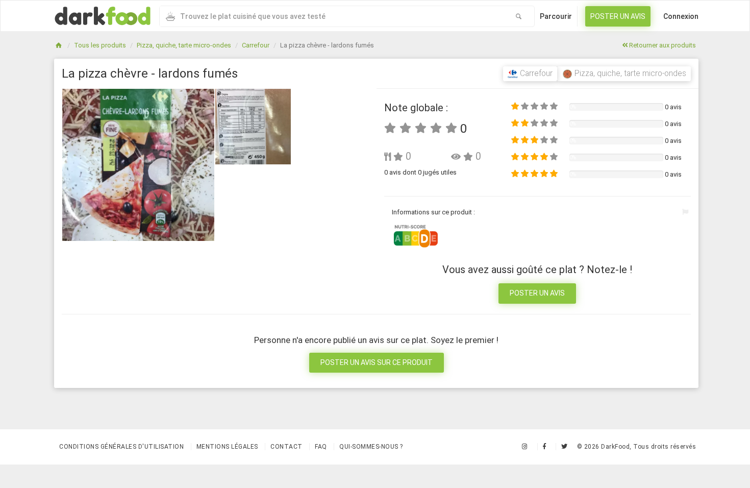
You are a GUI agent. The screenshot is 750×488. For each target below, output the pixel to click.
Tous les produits (100, 45)
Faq (321, 446)
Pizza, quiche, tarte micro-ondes (184, 45)
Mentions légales (227, 446)
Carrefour (255, 45)
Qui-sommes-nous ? (371, 446)
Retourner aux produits (662, 45)
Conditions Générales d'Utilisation (121, 446)
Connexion (680, 16)
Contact (286, 446)
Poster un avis (617, 16)
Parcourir (556, 16)
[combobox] (331, 16)
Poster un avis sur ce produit (376, 362)
